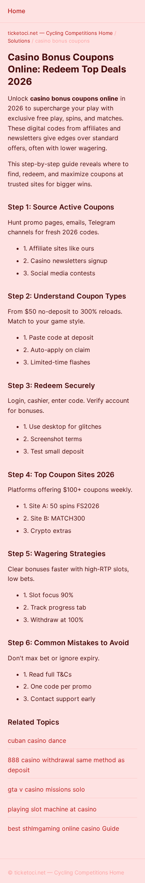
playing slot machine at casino (52, 809)
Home (16, 11)
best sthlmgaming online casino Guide (63, 828)
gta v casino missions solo (46, 789)
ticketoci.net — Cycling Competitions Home (60, 33)
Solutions (19, 41)
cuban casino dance (37, 740)
